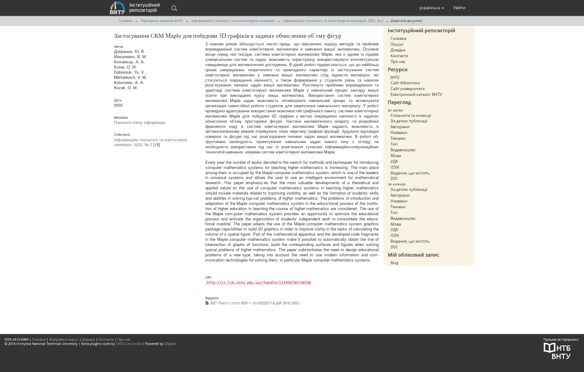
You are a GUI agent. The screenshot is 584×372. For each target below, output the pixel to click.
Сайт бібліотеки (405, 83)
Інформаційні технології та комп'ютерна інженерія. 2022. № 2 (333, 20)
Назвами (399, 132)
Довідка (398, 50)
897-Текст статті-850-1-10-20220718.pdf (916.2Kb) (254, 303)
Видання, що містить (410, 173)
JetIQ (395, 77)
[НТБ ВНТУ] (557, 350)
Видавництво (403, 150)
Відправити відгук (63, 339)
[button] (432, 7)
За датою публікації (409, 121)
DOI (394, 178)
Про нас (398, 61)
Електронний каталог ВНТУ (416, 94)
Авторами (400, 126)
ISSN (395, 167)
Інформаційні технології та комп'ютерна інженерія (233, 20)
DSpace (170, 343)
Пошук (397, 44)
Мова (396, 155)
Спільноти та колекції (411, 115)
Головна (125, 20)
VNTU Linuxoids (128, 343)
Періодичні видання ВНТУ (162, 20)
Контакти (399, 55)
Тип (394, 144)
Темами (398, 138)
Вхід (394, 262)
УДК (394, 161)
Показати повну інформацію (139, 122)
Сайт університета (408, 88)
